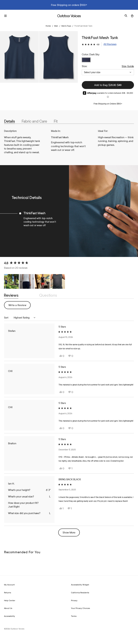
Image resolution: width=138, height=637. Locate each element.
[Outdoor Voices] (69, 15)
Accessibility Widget (80, 584)
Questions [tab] (48, 295)
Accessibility (9, 616)
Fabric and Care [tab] (34, 121)
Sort (6, 317)
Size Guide (128, 66)
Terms (73, 616)
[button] (99, 44)
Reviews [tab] (11, 295)
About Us (8, 608)
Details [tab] (9, 121)
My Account (9, 584)
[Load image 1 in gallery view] (19, 57)
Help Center (9, 600)
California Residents (80, 592)
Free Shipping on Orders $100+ (108, 103)
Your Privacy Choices (80, 608)
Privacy (74, 600)
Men (56, 26)
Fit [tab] (56, 121)
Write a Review (19, 306)
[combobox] (108, 72)
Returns (7, 592)
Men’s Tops (66, 26)
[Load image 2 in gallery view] (58, 57)
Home (48, 26)
